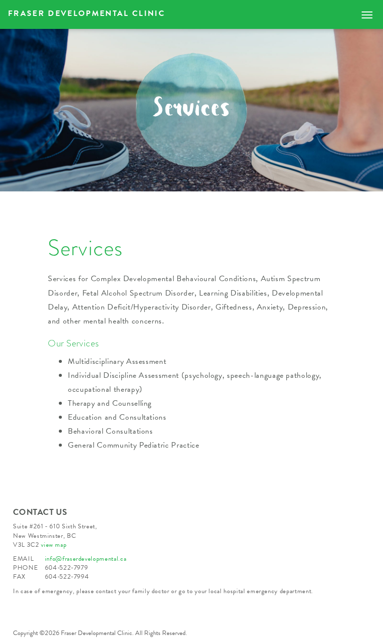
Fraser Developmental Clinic (86, 13)
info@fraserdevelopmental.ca (86, 559)
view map (53, 545)
